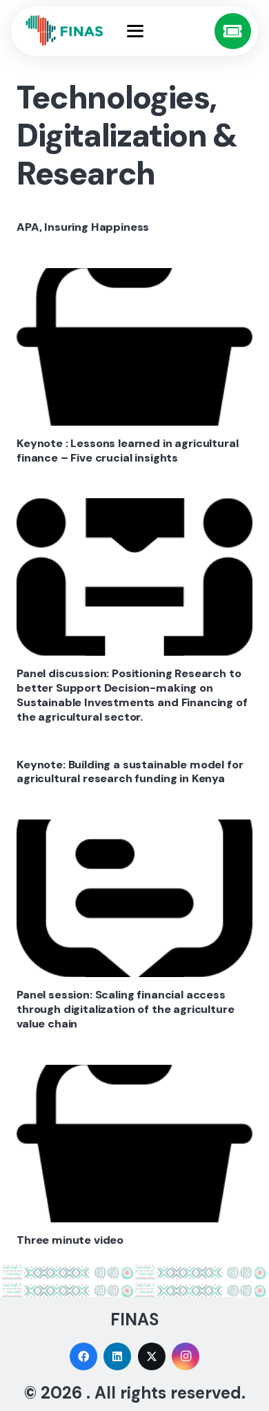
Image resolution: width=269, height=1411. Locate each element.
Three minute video (70, 1240)
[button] (166, 31)
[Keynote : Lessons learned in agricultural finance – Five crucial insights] (134, 347)
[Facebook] (83, 1356)
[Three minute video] (134, 1143)
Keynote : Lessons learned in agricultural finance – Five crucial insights (127, 450)
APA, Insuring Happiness (83, 227)
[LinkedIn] (117, 1356)
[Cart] (233, 31)
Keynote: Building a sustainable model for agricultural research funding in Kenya (130, 771)
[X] (152, 1356)
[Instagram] (185, 1356)
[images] (65, 30)
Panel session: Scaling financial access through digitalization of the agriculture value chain (125, 1009)
